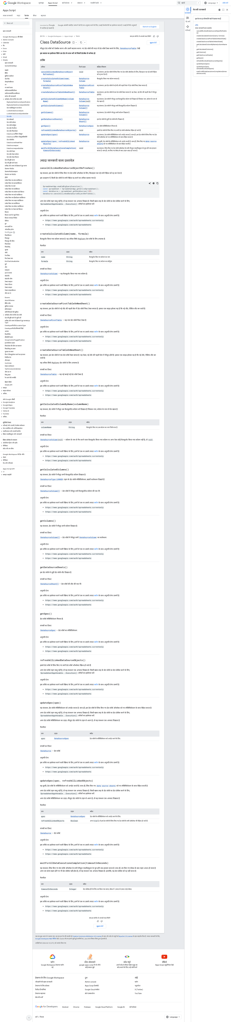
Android (65, 1007)
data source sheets (106, 786)
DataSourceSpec (86, 126)
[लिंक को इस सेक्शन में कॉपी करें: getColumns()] (58, 521)
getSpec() (45, 126)
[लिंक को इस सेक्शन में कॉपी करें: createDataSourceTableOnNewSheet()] (86, 350)
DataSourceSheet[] (84, 120)
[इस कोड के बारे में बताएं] (150, 183)
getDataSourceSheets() (52, 119)
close (227, 9)
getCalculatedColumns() (52, 105)
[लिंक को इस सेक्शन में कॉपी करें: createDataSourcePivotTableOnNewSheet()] (92, 303)
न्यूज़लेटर (137, 986)
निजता (42, 1017)
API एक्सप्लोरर (90, 993)
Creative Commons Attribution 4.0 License (87, 936)
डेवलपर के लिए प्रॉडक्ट (42, 986)
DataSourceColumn (84, 79)
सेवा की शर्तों (39, 997)
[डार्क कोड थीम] (154, 183)
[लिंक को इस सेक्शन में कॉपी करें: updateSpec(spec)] (63, 703)
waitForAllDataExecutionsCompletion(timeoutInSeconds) (58, 149)
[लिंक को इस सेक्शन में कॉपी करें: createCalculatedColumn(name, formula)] (91, 234)
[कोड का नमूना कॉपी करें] (157, 183)
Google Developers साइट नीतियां (45, 939)
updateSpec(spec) (49, 134)
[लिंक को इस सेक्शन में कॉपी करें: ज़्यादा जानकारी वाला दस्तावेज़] (76, 160)
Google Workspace (54, 36)
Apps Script (53, 3)
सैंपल (34, 15)
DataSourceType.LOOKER (52, 479)
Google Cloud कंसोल (92, 990)
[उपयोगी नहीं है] (157, 36)
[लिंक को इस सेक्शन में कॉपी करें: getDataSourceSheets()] (70, 567)
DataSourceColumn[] (84, 106)
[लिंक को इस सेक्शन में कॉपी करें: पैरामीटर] (48, 245)
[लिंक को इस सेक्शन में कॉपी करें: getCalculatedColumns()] (71, 469)
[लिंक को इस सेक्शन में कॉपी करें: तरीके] (47, 60)
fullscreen (223, 9)
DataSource (84, 134)
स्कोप (96, 215)
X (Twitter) (139, 990)
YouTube (138, 993)
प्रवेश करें (225, 3)
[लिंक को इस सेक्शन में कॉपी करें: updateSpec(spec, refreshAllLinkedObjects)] (96, 780)
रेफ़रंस (27, 15)
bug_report (219, 9)
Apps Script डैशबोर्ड (92, 986)
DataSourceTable (128, 48)
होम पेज (42, 36)
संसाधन (79, 3)
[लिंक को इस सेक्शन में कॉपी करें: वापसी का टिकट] (53, 269)
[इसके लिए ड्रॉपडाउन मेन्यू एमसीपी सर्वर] (102, 3)
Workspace (24, 3)
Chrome (76, 1007)
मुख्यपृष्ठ (41, 3)
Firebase (87, 1007)
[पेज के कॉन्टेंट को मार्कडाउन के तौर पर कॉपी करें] (81, 42)
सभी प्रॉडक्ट (65, 3)
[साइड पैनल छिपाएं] (29, 1017)
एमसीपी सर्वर (94, 3)
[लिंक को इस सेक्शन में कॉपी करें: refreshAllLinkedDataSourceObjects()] (88, 660)
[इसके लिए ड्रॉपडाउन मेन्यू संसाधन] (85, 3)
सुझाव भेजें (153, 43)
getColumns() (47, 112)
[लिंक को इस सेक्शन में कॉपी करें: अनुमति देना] (51, 210)
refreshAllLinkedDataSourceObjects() (58, 130)
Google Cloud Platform (104, 1007)
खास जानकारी (8, 15)
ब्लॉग (136, 982)
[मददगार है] (154, 36)
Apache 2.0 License (125, 936)
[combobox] (189, 3)
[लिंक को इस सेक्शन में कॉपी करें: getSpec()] (54, 613)
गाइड (18, 15)
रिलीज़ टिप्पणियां (40, 990)
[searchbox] (16, 23)
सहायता (43, 15)
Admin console (90, 982)
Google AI (121, 1007)
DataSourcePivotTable (51, 320)
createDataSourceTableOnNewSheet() (58, 92)
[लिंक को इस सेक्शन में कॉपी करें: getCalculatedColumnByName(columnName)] (91, 404)
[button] (15, 39)
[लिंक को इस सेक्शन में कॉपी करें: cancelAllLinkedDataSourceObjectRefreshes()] (97, 168)
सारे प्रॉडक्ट (132, 1007)
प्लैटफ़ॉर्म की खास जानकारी (43, 982)
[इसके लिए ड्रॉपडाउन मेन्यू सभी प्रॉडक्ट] (72, 3)
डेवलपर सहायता (40, 993)
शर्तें (36, 1017)
